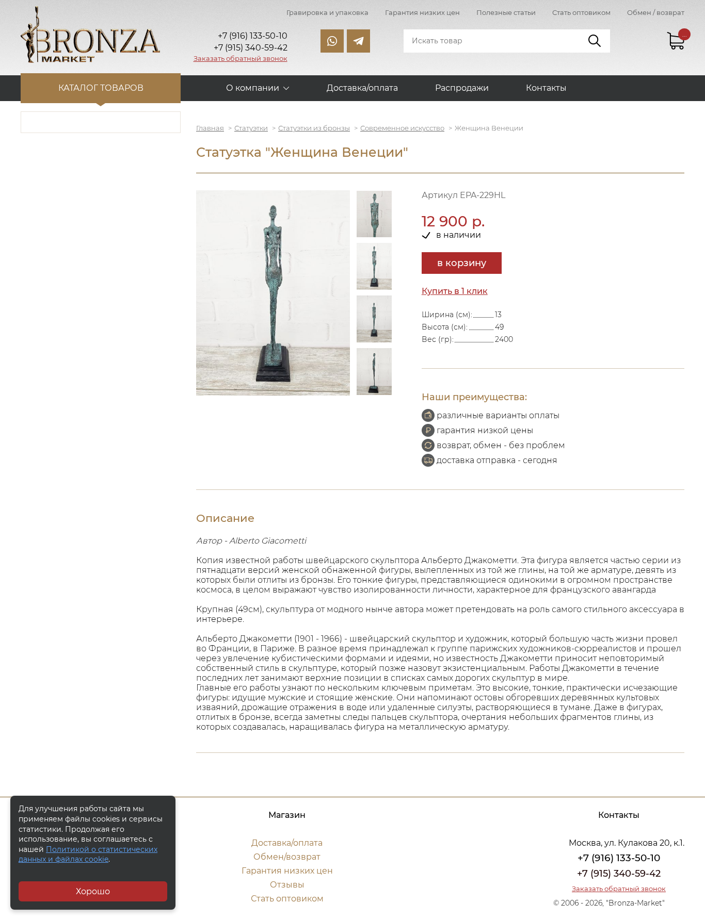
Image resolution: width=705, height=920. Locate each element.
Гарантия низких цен (422, 12)
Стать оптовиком (581, 12)
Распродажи (462, 88)
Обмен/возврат (287, 857)
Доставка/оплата (362, 88)
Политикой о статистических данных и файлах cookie (88, 854)
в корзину (461, 263)
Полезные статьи (506, 12)
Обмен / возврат (655, 12)
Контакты (546, 88)
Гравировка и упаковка (327, 12)
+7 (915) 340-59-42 (619, 873)
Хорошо (93, 891)
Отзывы (287, 885)
